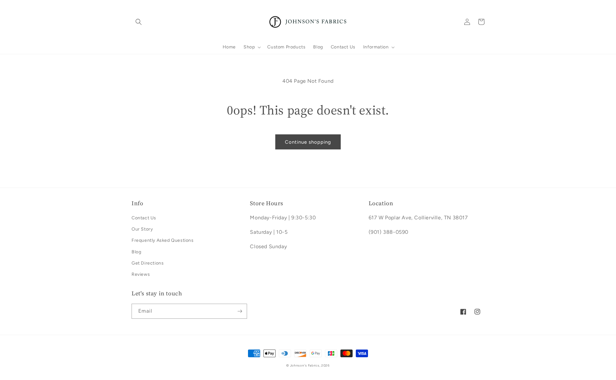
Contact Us (144, 218)
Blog (136, 252)
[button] (139, 22)
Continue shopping (308, 142)
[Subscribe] (240, 311)
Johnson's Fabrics (305, 365)
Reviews (141, 274)
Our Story (142, 229)
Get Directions (148, 263)
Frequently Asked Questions (163, 240)
